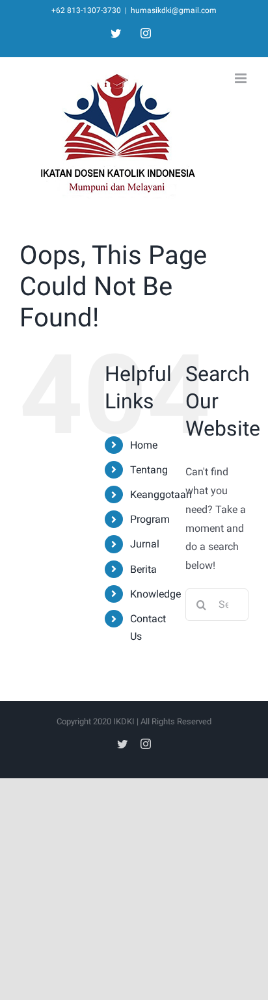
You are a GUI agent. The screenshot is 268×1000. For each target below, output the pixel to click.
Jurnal (144, 544)
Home (143, 445)
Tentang (149, 470)
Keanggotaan (161, 494)
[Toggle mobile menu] (241, 78)
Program (150, 519)
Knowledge (155, 594)
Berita (143, 569)
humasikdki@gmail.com (174, 10)
